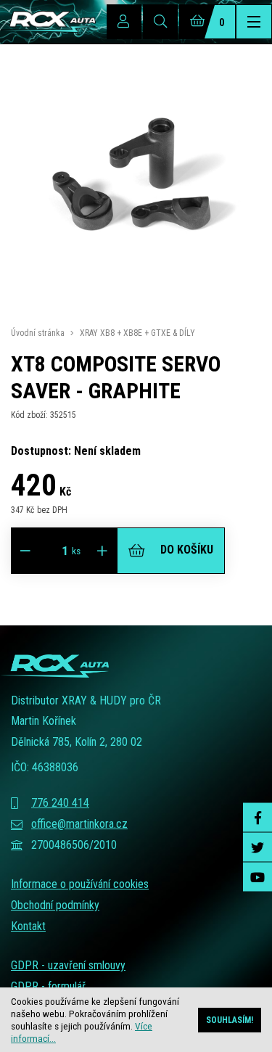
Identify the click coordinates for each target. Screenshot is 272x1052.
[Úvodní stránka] (48, 22)
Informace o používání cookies (80, 884)
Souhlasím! (229, 1020)
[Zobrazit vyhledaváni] (160, 21)
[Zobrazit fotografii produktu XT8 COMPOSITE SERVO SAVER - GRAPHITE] (136, 301)
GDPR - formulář (48, 986)
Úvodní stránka (38, 333)
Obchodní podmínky (55, 905)
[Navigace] (254, 21)
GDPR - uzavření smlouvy (68, 965)
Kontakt (28, 926)
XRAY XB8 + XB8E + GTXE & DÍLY (137, 333)
